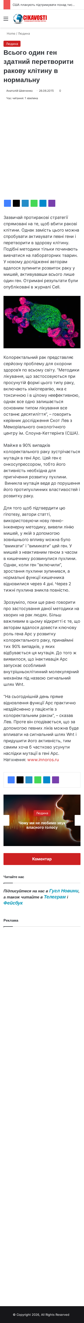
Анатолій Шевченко (19, 90)
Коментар (42, 859)
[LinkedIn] (25, 203)
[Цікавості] (30, 18)
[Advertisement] (42, 150)
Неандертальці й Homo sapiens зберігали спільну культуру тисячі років (45, 825)
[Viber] (51, 203)
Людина (24, 33)
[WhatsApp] (34, 203)
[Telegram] (42, 203)
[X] (16, 203)
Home (10, 33)
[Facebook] (7, 203)
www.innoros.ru (43, 759)
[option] (45, 820)
